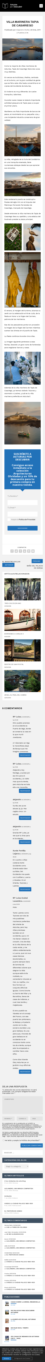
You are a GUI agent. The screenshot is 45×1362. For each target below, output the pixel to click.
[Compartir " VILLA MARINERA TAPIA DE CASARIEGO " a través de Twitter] (16, 551)
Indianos (15, 1198)
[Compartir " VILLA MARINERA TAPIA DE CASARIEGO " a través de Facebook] (12, 551)
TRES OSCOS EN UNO (12, 603)
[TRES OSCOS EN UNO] (22, 589)
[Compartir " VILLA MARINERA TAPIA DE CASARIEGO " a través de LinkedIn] (24, 551)
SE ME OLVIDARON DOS (15, 1234)
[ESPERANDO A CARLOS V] (22, 620)
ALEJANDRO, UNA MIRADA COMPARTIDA (18, 1188)
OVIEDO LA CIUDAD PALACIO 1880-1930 (18, 1203)
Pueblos (21, 33)
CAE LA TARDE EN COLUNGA (16, 1227)
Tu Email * (12, 507)
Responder (25, 755)
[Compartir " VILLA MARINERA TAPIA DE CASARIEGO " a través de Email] (33, 551)
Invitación (8, 1196)
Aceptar (6, 1358)
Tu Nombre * (13, 496)
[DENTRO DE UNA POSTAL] (22, 650)
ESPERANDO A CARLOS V (14, 634)
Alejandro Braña (22, 30)
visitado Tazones (28, 391)
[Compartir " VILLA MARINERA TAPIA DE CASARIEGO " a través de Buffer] (29, 551)
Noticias (15, 1183)
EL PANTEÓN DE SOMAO (13, 1211)
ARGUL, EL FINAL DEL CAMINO (15, 695)
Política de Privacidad (27, 519)
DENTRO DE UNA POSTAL (14, 664)
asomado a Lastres (12, 393)
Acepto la (23, 519)
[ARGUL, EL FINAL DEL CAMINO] (22, 681)
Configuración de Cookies (22, 1358)
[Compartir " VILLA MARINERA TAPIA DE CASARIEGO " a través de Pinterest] (20, 551)
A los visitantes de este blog (15, 1181)
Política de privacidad (30, 1140)
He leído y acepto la (22, 1140)
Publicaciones (16, 1205)
